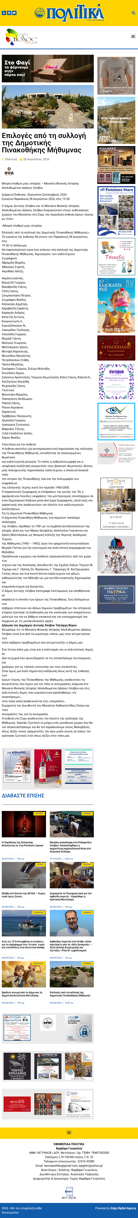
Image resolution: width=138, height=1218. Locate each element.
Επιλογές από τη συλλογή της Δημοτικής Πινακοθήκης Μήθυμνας (70, 994)
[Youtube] (14, 13)
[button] (133, 36)
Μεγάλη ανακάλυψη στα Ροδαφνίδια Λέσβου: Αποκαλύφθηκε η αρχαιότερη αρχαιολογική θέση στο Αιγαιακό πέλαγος (70, 847)
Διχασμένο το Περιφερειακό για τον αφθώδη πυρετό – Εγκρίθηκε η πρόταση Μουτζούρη (71, 896)
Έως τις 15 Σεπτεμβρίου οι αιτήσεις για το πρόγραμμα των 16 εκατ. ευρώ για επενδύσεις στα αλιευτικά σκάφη (23, 944)
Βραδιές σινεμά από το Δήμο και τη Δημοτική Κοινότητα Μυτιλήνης (22, 994)
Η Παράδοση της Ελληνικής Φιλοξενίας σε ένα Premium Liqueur (22, 844)
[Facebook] (9, 13)
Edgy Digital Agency (123, 1208)
